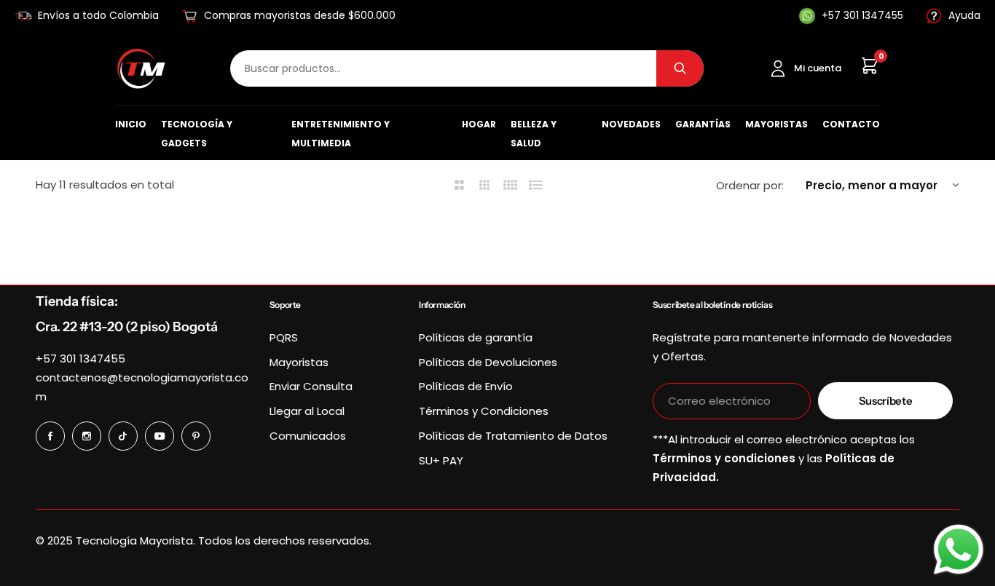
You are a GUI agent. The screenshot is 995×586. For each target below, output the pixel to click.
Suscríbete (885, 401)
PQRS (284, 337)
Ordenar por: (750, 185)
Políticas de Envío (466, 386)
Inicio (130, 124)
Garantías (703, 124)
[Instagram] (86, 436)
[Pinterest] (196, 436)
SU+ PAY (441, 460)
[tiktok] (123, 436)
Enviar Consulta (311, 386)
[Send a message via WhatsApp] (958, 549)
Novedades (631, 124)
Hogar (479, 124)
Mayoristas (776, 124)
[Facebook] (50, 436)
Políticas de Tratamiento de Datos (513, 435)
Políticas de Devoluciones (488, 362)
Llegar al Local (307, 411)
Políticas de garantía (475, 337)
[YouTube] (159, 436)
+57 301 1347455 (80, 358)
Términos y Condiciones (483, 411)
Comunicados (308, 435)
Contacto (851, 124)
